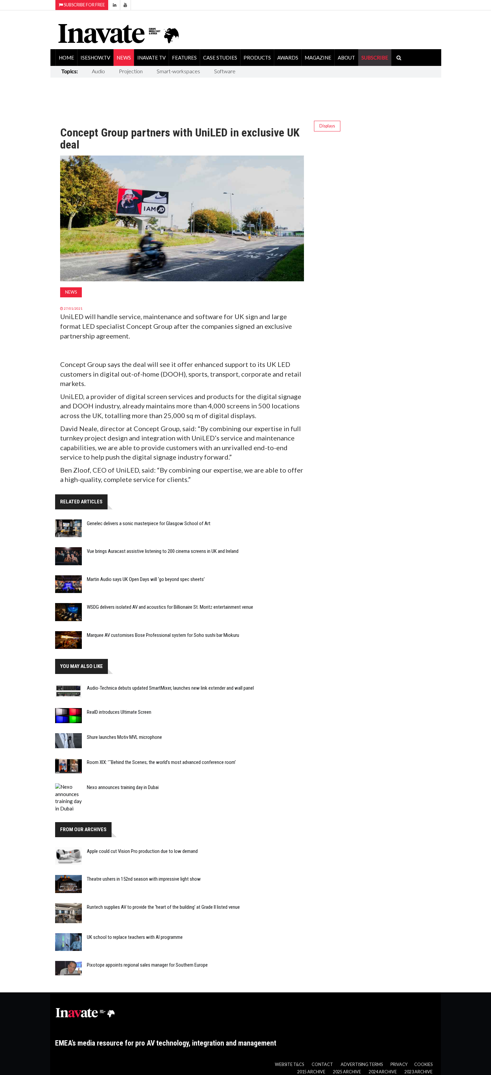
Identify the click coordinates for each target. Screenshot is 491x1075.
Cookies (423, 1064)
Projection (131, 71)
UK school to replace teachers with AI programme (135, 937)
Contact (322, 1064)
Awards (287, 58)
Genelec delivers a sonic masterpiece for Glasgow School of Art (148, 523)
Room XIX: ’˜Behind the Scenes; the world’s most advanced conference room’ (161, 762)
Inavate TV (151, 58)
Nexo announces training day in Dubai (123, 787)
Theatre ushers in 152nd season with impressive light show (144, 879)
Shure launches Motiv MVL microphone (124, 737)
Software (224, 71)
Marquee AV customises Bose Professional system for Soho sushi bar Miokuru (163, 635)
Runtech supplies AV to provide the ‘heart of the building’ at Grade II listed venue (163, 907)
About (346, 58)
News (124, 58)
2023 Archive (418, 1071)
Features (184, 58)
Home (66, 58)
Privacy (398, 1064)
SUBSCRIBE (374, 58)
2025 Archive (347, 1071)
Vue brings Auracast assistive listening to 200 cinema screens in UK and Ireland (162, 551)
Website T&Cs (289, 1064)
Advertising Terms (362, 1064)
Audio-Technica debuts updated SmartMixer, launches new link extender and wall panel (170, 688)
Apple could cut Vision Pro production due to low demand (142, 851)
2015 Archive (311, 1071)
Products (257, 58)
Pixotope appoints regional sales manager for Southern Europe (147, 965)
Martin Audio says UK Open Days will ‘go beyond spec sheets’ (146, 579)
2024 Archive (383, 1071)
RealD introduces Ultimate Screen (119, 712)
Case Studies (220, 58)
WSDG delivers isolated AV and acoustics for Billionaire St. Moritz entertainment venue (170, 607)
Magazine (318, 58)
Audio (98, 71)
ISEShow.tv (95, 58)
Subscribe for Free (84, 4)
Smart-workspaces (178, 71)
